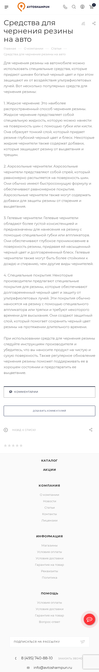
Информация (49, 537)
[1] (5, 446)
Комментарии (26, 391)
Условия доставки (50, 559)
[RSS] (83, 23)
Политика (49, 578)
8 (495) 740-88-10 (37, 659)
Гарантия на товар (49, 565)
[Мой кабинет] (82, 7)
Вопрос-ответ (49, 622)
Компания (49, 486)
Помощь (49, 594)
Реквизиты (49, 572)
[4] (17, 446)
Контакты (49, 514)
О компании (49, 495)
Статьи (49, 508)
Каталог (49, 461)
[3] (13, 446)
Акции (49, 470)
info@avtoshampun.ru (53, 668)
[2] (9, 446)
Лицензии (49, 521)
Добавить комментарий (49, 411)
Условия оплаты (49, 552)
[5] (21, 446)
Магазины (49, 546)
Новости (49, 502)
